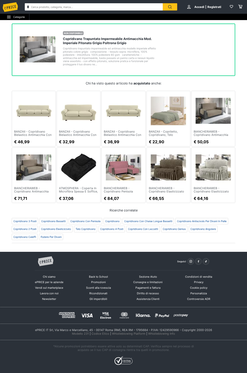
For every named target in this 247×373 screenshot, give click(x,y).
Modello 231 (80, 333)
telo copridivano (85, 228)
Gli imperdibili (98, 299)
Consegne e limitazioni (148, 282)
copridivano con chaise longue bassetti (148, 221)
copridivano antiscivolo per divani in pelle (202, 221)
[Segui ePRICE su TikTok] (206, 261)
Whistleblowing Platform (128, 333)
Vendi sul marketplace (49, 287)
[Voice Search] (28, 7)
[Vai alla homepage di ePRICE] (45, 261)
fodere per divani (51, 236)
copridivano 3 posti (25, 221)
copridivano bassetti (53, 221)
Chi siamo (49, 276)
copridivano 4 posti (111, 228)
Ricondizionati (98, 293)
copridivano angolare (203, 228)
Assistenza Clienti (148, 299)
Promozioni (98, 282)
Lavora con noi (49, 293)
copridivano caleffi (24, 236)
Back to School (98, 276)
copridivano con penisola (85, 221)
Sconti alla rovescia (98, 287)
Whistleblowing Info (161, 333)
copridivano (112, 221)
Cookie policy (198, 287)
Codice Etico (100, 333)
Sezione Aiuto (148, 276)
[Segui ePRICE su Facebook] (198, 261)
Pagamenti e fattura (147, 287)
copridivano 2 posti (24, 228)
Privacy (198, 282)
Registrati (214, 7)
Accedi (199, 7)
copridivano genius (174, 228)
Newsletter (49, 299)
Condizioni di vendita (198, 276)
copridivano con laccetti (143, 228)
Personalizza (198, 293)
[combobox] (94, 6)
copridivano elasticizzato (56, 228)
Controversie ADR (198, 299)
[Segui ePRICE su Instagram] (191, 261)
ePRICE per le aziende (49, 282)
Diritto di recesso (148, 293)
